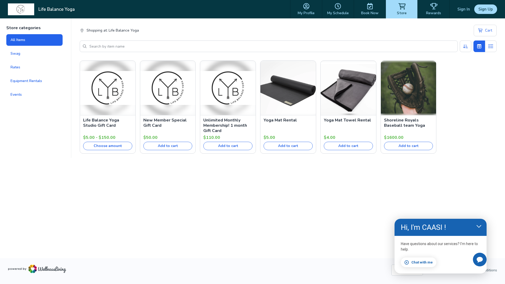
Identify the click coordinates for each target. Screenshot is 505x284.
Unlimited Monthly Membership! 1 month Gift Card (225, 125)
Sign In (463, 9)
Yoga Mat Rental (280, 120)
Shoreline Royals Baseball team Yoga (404, 123)
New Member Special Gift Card (165, 123)
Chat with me (422, 262)
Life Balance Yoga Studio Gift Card (101, 123)
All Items (18, 39)
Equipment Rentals (26, 80)
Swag (15, 53)
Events (16, 94)
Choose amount (108, 145)
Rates (15, 67)
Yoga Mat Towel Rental (347, 120)
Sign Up (485, 9)
